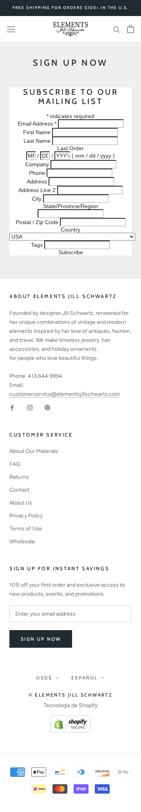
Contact (19, 490)
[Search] (116, 29)
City (37, 199)
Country (70, 229)
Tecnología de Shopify (70, 705)
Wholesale (22, 541)
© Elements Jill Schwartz (71, 695)
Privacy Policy (26, 515)
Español (84, 678)
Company (38, 164)
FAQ (14, 464)
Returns (19, 477)
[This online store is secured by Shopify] (70, 720)
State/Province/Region (70, 206)
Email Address (37, 123)
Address (38, 181)
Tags (37, 245)
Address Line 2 (37, 190)
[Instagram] (30, 407)
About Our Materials (33, 451)
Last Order (70, 148)
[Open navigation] (11, 29)
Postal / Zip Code (37, 222)
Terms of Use (25, 528)
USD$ (44, 678)
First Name (37, 132)
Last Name (38, 141)
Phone (38, 173)
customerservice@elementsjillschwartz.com (64, 394)
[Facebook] (12, 407)
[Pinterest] (47, 407)
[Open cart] (130, 29)
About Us (20, 502)
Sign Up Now (41, 639)
